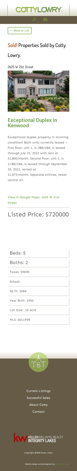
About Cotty (38, 405)
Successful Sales (38, 398)
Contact (38, 411)
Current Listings (38, 391)
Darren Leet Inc (62, 464)
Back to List (21, 30)
